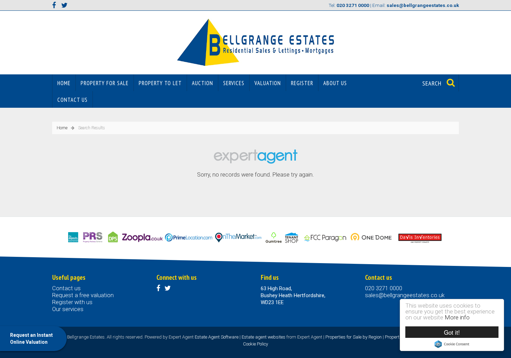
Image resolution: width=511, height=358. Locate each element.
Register (302, 83)
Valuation (267, 83)
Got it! (452, 332)
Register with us (72, 302)
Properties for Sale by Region (353, 337)
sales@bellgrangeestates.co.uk (405, 295)
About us (335, 83)
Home (64, 83)
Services (233, 83)
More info (457, 317)
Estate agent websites (263, 337)
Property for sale (105, 83)
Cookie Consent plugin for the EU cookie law (452, 344)
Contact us (72, 100)
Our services (67, 309)
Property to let (160, 83)
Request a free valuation (83, 295)
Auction (202, 83)
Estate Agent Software (216, 337)
